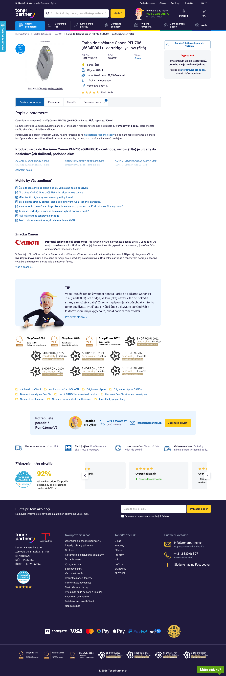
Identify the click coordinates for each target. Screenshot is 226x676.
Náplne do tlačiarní (42, 34)
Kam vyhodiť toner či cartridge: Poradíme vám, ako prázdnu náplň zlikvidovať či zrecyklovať (71, 206)
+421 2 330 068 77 (157, 13)
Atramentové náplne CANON (35, 394)
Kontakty (188, 3)
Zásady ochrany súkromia (79, 545)
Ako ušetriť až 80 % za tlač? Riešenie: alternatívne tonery (51, 192)
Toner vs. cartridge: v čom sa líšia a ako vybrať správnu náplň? (54, 211)
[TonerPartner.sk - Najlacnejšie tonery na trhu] (25, 13)
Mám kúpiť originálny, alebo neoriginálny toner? (46, 197)
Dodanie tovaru (147, 3)
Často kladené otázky (76, 587)
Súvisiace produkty (94, 102)
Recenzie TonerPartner (77, 596)
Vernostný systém (74, 573)
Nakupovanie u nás (77, 535)
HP (116, 559)
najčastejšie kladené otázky (99, 134)
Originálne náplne (96, 389)
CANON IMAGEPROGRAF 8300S (32, 164)
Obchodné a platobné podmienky (83, 540)
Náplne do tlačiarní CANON (63, 389)
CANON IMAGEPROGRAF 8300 (32, 161)
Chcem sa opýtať (178, 422)
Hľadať (117, 13)
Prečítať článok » (76, 317)
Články (162, 3)
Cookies (69, 550)
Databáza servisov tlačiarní (79, 601)
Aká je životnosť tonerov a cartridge (39, 215)
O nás (118, 540)
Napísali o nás (72, 605)
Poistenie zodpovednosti (78, 582)
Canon (138, 58)
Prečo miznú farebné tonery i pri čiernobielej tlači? (47, 220)
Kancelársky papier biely (111, 399)
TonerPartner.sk (125, 535)
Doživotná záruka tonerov (78, 578)
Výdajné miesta (73, 564)
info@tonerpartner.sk (149, 422)
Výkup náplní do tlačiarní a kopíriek (83, 591)
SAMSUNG (120, 568)
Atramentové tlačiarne (32, 399)
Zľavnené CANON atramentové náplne (126, 394)
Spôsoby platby (73, 568)
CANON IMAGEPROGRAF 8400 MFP (84, 161)
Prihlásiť (183, 15)
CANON (58, 34)
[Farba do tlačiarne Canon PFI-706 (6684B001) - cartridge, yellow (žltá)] (45, 81)
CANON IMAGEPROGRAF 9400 (131, 164)
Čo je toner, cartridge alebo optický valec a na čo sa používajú (54, 187)
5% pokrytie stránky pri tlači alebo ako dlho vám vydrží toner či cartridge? (60, 201)
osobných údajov (160, 516)
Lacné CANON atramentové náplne (78, 394)
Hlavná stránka (22, 34)
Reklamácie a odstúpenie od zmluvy (84, 554)
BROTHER (120, 573)
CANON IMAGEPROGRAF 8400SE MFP (136, 161)
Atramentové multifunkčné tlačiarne (71, 399)
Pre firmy (175, 3)
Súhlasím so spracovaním (147, 516)
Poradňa (71, 102)
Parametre (54, 102)
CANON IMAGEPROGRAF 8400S (82, 164)
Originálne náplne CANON (128, 389)
